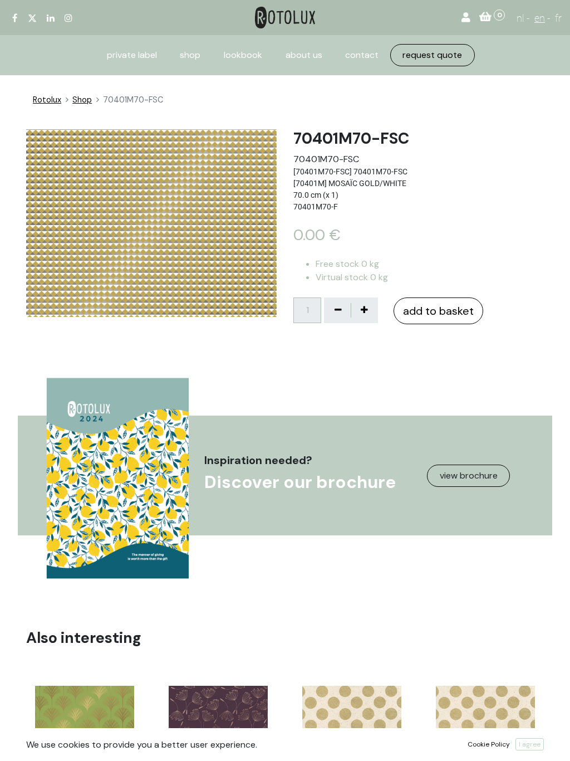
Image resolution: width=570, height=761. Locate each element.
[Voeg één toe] (364, 310)
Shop (82, 100)
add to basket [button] (438, 311)
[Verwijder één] (338, 310)
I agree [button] (529, 744)
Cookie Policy (489, 744)
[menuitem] (132, 55)
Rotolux (47, 100)
